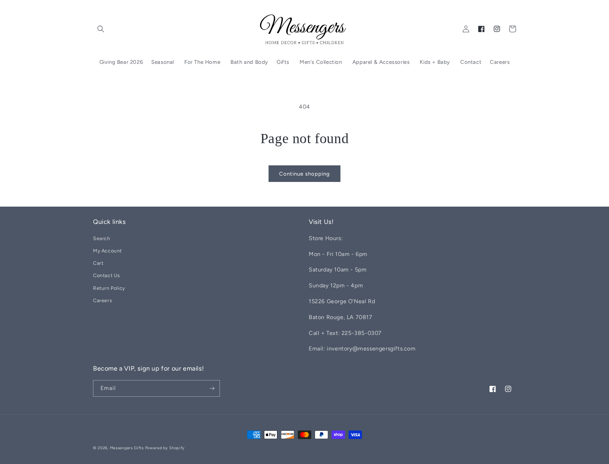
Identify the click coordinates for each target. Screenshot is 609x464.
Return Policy (109, 288)
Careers (102, 301)
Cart (98, 263)
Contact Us (106, 276)
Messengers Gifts (127, 448)
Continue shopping (304, 174)
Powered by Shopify (165, 448)
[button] (101, 29)
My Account (107, 251)
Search (101, 239)
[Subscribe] (212, 388)
